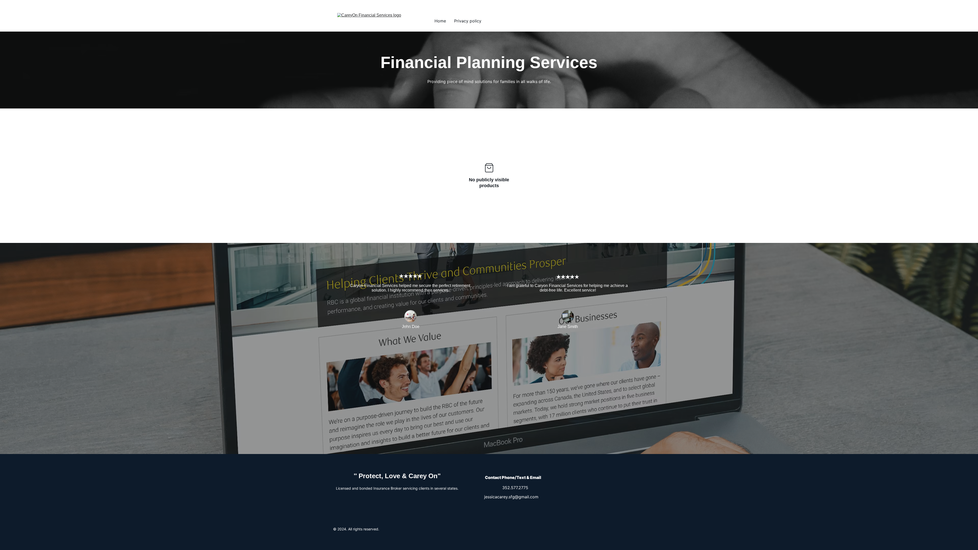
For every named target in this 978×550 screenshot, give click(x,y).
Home (440, 20)
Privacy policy (467, 20)
